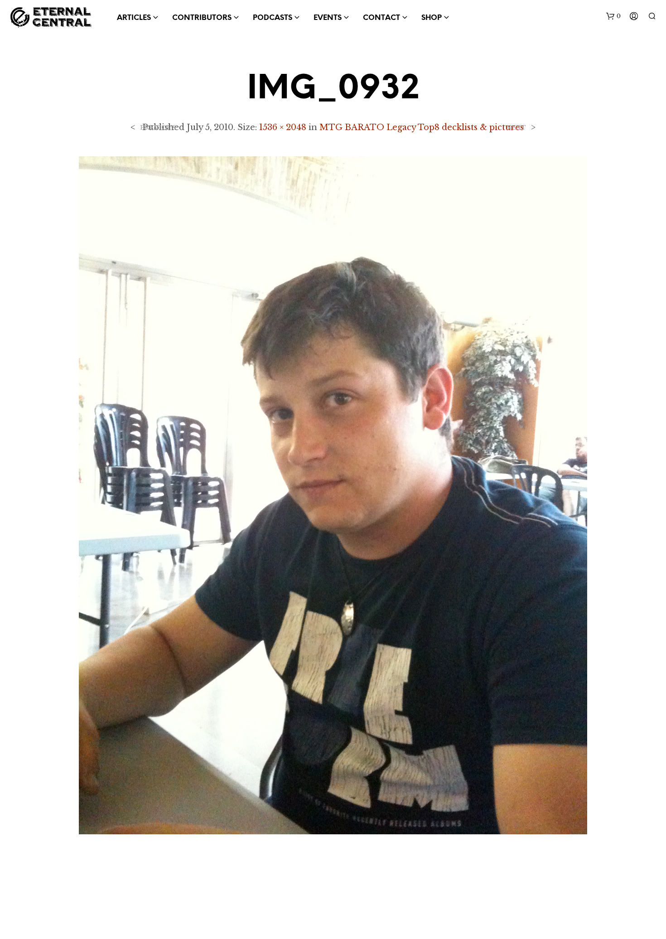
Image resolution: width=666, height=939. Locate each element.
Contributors (202, 18)
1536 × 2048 (282, 127)
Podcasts (272, 18)
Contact (381, 18)
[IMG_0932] (333, 494)
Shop (431, 18)
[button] (613, 16)
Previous (158, 128)
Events (328, 18)
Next (516, 128)
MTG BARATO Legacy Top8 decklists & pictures (421, 127)
